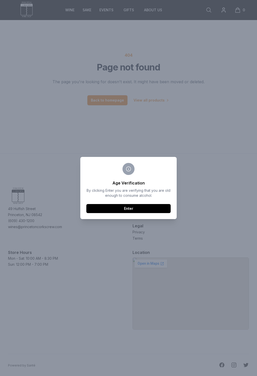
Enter (128, 208)
